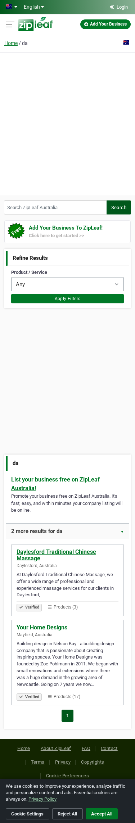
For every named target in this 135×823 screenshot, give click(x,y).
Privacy (63, 762)
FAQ (86, 748)
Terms (38, 762)
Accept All (101, 814)
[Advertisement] (67, 122)
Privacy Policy (42, 799)
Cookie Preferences (67, 775)
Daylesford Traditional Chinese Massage (56, 555)
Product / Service (29, 272)
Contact (109, 748)
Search (118, 207)
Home (11, 43)
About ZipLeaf (56, 748)
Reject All (67, 814)
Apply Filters (68, 298)
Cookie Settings (27, 814)
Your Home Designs (42, 627)
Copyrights (92, 762)
